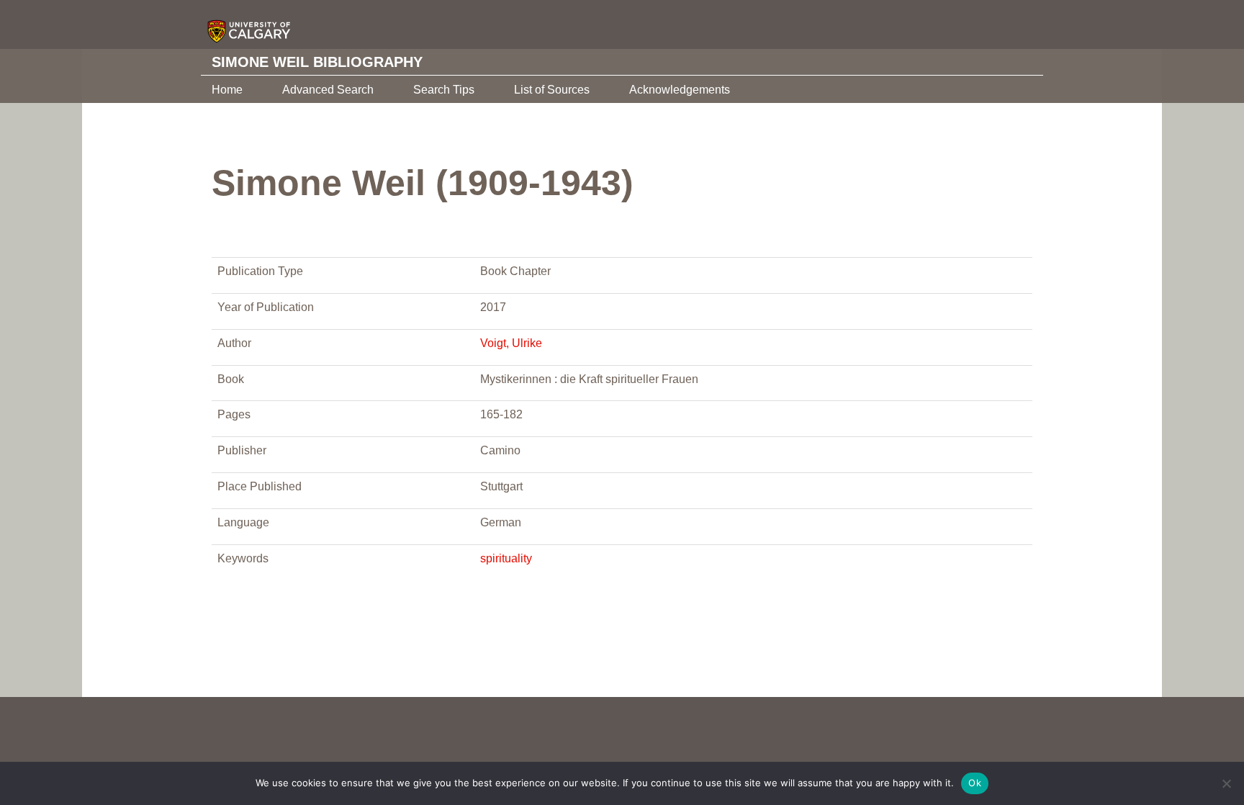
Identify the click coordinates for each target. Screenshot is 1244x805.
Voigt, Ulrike (511, 343)
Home (227, 90)
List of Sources (552, 90)
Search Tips (443, 90)
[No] (1226, 783)
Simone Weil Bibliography (317, 62)
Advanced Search (328, 90)
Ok (974, 782)
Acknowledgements (679, 90)
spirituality (506, 558)
